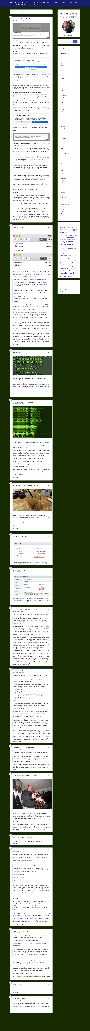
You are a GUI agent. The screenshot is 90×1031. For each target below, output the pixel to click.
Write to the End (71, 276)
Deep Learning (64, 165)
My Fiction (43, 2)
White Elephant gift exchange (24, 826)
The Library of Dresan (18, 3)
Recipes (35, 4)
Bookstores (63, 176)
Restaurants (63, 185)
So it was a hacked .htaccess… (23, 402)
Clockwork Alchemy (64, 235)
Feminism (63, 126)
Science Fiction (64, 106)
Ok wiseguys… (17, 984)
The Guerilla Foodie (69, 266)
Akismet (14, 736)
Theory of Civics (64, 128)
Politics (61, 123)
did (39, 1008)
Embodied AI (62, 246)
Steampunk (63, 109)
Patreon (28, 319)
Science (76, 2)
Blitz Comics (68, 230)
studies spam (31, 739)
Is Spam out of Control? (21, 570)
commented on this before (38, 563)
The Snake (63, 140)
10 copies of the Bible (32, 306)
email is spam (18, 600)
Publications (63, 158)
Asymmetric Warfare (20, 536)
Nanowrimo (72, 255)
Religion (61, 150)
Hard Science (68, 251)
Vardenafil (30, 887)
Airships (62, 190)
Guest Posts (63, 53)
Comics (61, 75)
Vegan (62, 148)
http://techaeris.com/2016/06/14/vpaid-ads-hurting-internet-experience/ (31, 279)
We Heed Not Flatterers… (21, 671)
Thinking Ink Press (70, 268)
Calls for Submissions (65, 204)
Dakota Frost (72, 235)
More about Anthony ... (68, 35)
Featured (62, 97)
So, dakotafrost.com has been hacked (25, 485)
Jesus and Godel (64, 153)
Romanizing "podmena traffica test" (32, 960)
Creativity (63, 73)
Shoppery (63, 65)
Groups (62, 213)
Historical (63, 104)
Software (71, 2)
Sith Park (68, 258)
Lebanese (63, 146)
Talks (62, 161)
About (31, 2)
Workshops (63, 170)
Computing (62, 81)
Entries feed (62, 287)
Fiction (61, 99)
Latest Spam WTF (19, 850)
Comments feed (63, 289)
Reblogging (72, 257)
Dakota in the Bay (63, 237)
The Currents (63, 138)
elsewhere (42, 920)
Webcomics (63, 78)
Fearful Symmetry (64, 248)
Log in (61, 284)
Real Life (61, 131)
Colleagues (63, 209)
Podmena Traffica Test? (21, 931)
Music (62, 182)
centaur (24, 918)
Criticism (62, 211)
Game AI (62, 86)
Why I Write (39, 865)
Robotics (63, 168)
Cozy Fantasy (62, 93)
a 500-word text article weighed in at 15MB (38, 304)
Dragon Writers (67, 242)
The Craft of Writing (63, 2)
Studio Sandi (66, 260)
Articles (62, 116)
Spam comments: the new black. (24, 837)
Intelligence (63, 88)
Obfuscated (17, 352)
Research (62, 156)
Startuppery (63, 134)
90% (48, 598)
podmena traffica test (30, 857)
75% (44, 598)
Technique (63, 218)
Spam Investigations (42, 562)
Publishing (63, 215)
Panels (62, 55)
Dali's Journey (63, 63)
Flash (62, 102)
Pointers (61, 114)
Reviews (31, 4)
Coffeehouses (63, 178)
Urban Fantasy (63, 111)
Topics (62, 163)
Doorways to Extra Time (65, 239)
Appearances (62, 51)
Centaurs (69, 232)
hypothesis (17, 945)
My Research (36, 2)
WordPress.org (63, 291)
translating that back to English (36, 962)
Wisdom (66, 276)
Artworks (62, 60)
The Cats (62, 136)
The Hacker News (18, 284)
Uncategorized (63, 197)
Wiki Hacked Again (19, 998)
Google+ (43, 282)
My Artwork (49, 2)
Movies (62, 180)
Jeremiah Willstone (71, 253)
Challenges (63, 206)
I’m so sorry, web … (19, 227)
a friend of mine (40, 733)
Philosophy (63, 192)
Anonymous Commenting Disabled (25, 775)
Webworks (63, 90)
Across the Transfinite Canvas (67, 227)
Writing (61, 199)
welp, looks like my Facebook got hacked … (27, 19)
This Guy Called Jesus (65, 270)
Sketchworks (63, 67)
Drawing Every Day (67, 245)
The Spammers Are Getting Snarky (25, 610)
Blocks (62, 202)
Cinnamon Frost (74, 232)
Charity (61, 70)
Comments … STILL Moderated (23, 747)
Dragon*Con (72, 239)
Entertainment (63, 95)
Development (63, 83)
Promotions (63, 58)
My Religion (56, 2)
